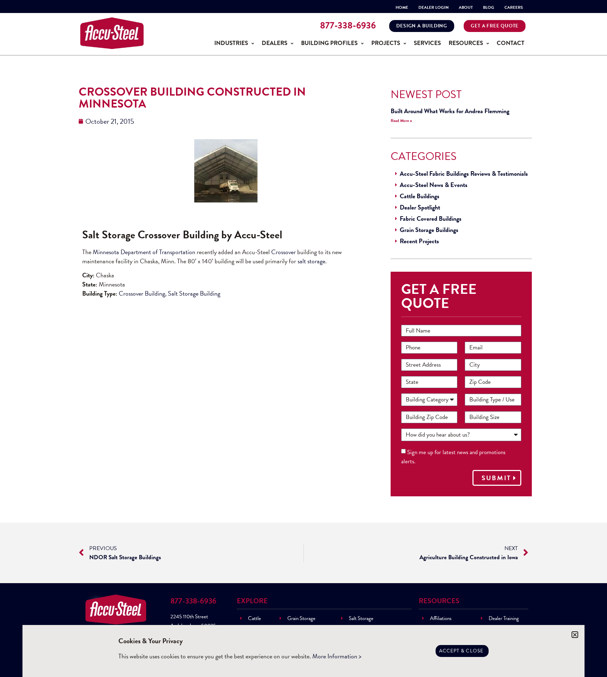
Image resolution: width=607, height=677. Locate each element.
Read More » (401, 120)
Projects (385, 43)
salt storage (311, 261)
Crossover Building (142, 293)
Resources (466, 43)
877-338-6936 (348, 25)
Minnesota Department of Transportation (144, 252)
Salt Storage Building (194, 293)
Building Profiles (329, 43)
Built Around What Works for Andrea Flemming (450, 111)
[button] (574, 634)
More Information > (336, 656)
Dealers (274, 43)
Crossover (284, 252)
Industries (231, 43)
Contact (510, 43)
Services (427, 43)
